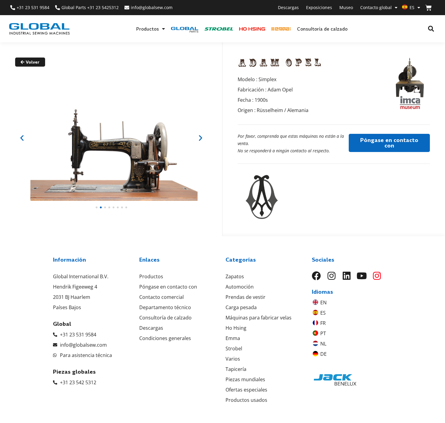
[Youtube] (361, 275)
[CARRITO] (428, 8)
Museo (346, 7)
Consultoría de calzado (322, 29)
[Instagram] (331, 275)
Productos (147, 29)
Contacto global (376, 7)
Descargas (288, 7)
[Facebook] (316, 275)
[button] (431, 29)
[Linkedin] (346, 275)
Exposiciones (319, 7)
